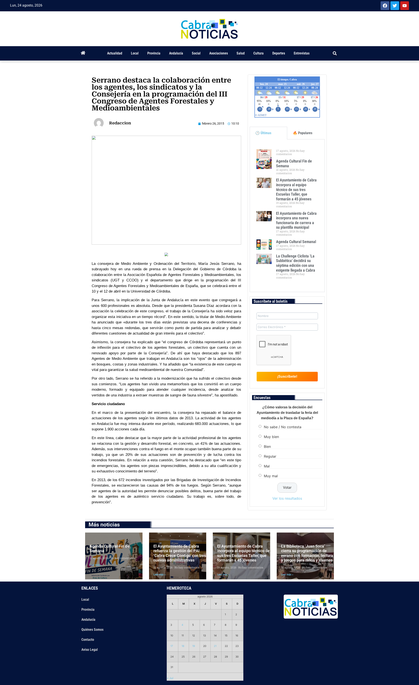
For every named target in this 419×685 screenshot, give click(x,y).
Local (135, 53)
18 (183, 646)
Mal (267, 466)
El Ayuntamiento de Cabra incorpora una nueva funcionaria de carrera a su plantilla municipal (296, 220)
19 (193, 646)
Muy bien (271, 437)
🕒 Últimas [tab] (263, 133)
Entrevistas (301, 53)
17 (171, 646)
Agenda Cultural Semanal (296, 241)
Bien (267, 446)
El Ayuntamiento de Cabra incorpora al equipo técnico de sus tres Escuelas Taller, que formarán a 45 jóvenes (296, 189)
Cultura (258, 53)
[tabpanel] (287, 215)
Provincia (153, 53)
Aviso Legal (89, 650)
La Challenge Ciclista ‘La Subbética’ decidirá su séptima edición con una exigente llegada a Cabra (295, 263)
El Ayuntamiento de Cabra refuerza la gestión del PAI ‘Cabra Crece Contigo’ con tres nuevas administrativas (179, 553)
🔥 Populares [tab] (302, 133)
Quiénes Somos (92, 629)
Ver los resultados (287, 498)
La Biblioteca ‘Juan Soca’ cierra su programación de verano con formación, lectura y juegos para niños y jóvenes (307, 553)
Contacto (87, 640)
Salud (241, 53)
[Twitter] (394, 5)
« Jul (170, 678)
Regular (270, 456)
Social (196, 53)
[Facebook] (385, 5)
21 (215, 646)
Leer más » (95, 565)
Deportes (278, 53)
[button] (334, 53)
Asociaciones (218, 53)
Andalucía (176, 53)
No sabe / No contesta (282, 427)
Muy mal (271, 476)
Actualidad (114, 53)
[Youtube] (404, 5)
